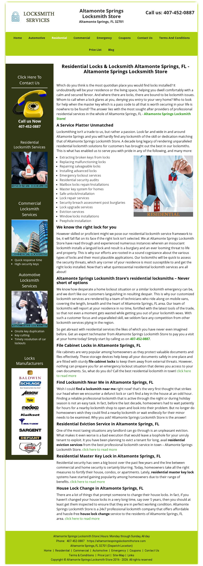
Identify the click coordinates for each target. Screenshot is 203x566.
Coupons (125, 38)
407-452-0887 (179, 12)
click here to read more (99, 449)
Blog (111, 50)
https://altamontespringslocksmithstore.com (116, 541)
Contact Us (144, 38)
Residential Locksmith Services (29, 144)
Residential (59, 38)
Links (131, 555)
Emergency (104, 38)
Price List (95, 50)
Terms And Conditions (174, 38)
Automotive (37, 38)
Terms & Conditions (81, 555)
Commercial (82, 38)
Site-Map (118, 555)
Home (17, 38)
